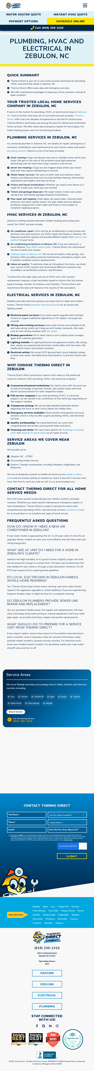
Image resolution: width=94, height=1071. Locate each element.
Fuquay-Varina (68, 910)
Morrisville (38, 919)
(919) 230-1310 (47, 948)
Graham (36, 914)
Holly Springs (39, 910)
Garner (81, 910)
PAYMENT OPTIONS (23, 21)
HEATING (47, 973)
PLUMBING (47, 1006)
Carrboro (37, 923)
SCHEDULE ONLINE (70, 21)
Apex (45, 906)
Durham (75, 906)
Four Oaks (53, 910)
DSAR (59, 1064)
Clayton (74, 919)
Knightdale (63, 914)
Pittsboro (50, 919)
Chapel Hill (63, 906)
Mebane (75, 914)
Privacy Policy (68, 840)
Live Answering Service (24, 720)
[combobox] (67, 815)
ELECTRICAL (47, 995)
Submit (72, 856)
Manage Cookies (49, 1064)
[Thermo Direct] (13, 5)
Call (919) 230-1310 (48, 28)
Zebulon (59, 923)
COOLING (47, 984)
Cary (53, 906)
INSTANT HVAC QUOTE (70, 14)
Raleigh (36, 906)
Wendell (48, 923)
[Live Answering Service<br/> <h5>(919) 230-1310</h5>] (9, 720)
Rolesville (62, 919)
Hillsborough (49, 914)
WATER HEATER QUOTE (23, 14)
